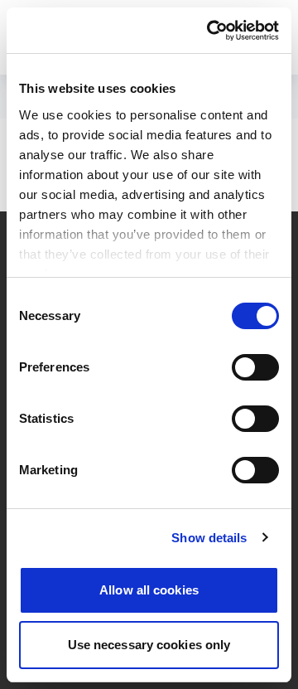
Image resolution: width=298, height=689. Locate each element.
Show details (209, 538)
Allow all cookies (149, 590)
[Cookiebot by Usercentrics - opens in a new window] (210, 30)
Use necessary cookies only (149, 645)
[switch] (255, 367)
